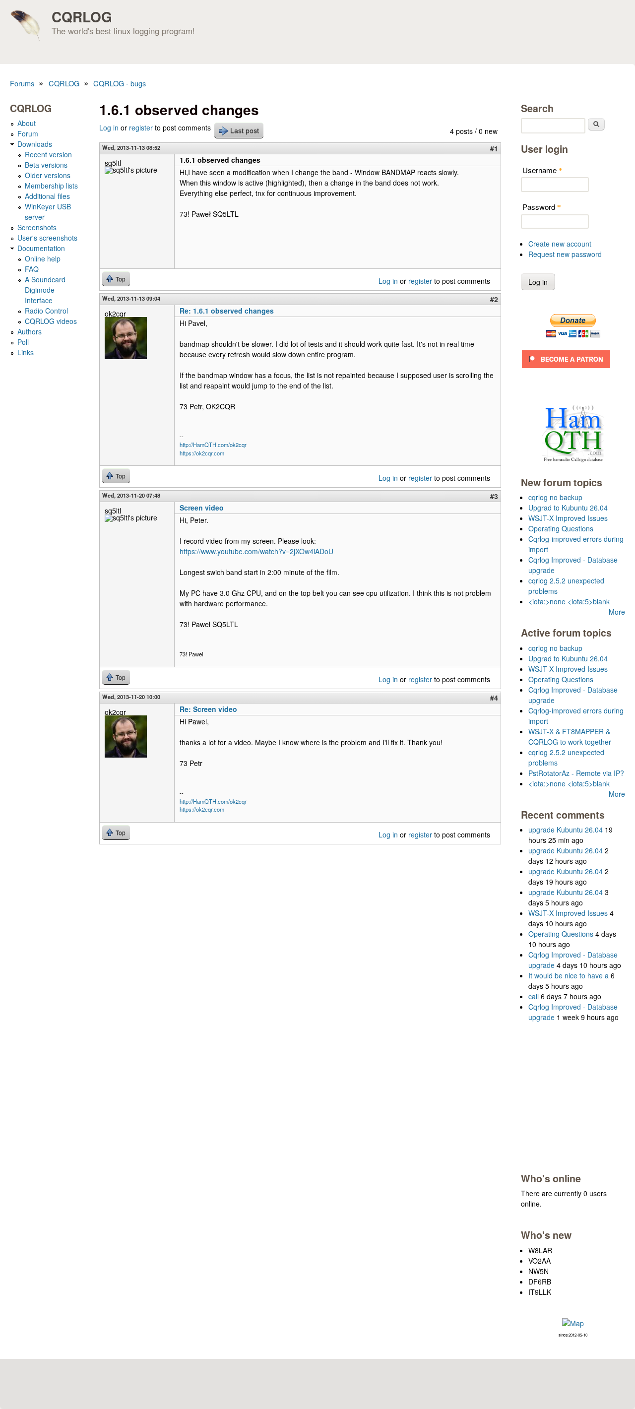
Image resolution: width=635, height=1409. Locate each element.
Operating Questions (560, 528)
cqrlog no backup (555, 497)
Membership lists (51, 186)
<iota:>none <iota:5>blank (569, 601)
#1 (494, 148)
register (141, 127)
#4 (494, 698)
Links (25, 352)
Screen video (202, 507)
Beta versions (46, 165)
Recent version (48, 154)
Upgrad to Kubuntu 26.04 (568, 507)
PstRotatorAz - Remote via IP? (576, 773)
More (617, 612)
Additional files (47, 196)
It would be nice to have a (568, 975)
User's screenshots (47, 238)
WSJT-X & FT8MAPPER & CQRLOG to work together (569, 736)
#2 (494, 299)
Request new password (565, 254)
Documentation (41, 248)
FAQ (32, 269)
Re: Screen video (208, 709)
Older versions (47, 175)
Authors (29, 331)
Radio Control (46, 311)
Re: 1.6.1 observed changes (227, 311)
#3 (494, 496)
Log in (109, 127)
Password (541, 206)
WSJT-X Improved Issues (568, 518)
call (533, 996)
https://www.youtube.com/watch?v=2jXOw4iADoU (256, 551)
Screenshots (37, 227)
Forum (27, 133)
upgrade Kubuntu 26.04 (565, 829)
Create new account (559, 244)
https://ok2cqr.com (202, 453)
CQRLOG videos (51, 321)
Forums (22, 83)
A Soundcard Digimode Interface (45, 289)
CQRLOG (82, 16)
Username (542, 170)
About (26, 123)
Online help (43, 258)
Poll (23, 342)
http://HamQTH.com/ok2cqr (213, 444)
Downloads (34, 144)
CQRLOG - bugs (119, 83)
